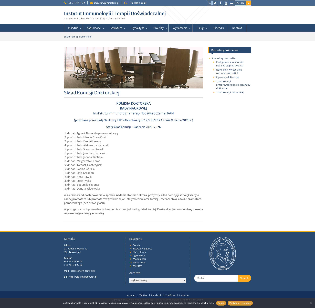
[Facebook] (220, 3)
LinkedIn (184, 295)
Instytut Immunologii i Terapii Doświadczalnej (115, 13)
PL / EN (240, 2)
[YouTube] (226, 3)
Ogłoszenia (139, 255)
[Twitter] (214, 3)
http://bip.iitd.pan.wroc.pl (83, 276)
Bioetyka (218, 28)
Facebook (156, 295)
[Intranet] (209, 3)
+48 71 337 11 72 (76, 2)
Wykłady (137, 265)
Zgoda (221, 303)
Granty (136, 245)
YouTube (170, 295)
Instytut (73, 28)
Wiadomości (139, 258)
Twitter (143, 295)
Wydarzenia (180, 28)
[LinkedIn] (231, 3)
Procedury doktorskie (223, 58)
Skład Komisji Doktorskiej (230, 92)
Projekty (158, 28)
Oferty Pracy (139, 252)
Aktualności (94, 28)
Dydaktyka (137, 28)
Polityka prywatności (240, 303)
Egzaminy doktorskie (227, 77)
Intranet (130, 295)
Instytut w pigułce (142, 248)
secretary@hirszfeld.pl (106, 2)
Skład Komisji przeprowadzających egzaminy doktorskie (233, 85)
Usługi (200, 28)
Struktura (116, 28)
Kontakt (237, 28)
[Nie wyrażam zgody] (311, 303)
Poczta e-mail (138, 2)
